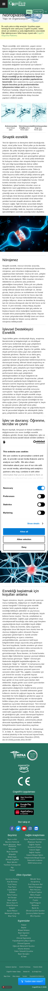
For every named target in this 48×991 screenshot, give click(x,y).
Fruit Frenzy (12, 884)
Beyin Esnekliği (12, 852)
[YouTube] (24, 828)
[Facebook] (12, 828)
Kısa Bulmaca (12, 882)
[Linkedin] (36, 828)
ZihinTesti (23, 935)
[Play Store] (24, 805)
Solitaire (12, 892)
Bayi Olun (7, 976)
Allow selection (24, 539)
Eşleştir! (12, 908)
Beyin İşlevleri (12, 862)
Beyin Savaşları (23, 954)
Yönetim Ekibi (37, 967)
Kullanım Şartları (11, 967)
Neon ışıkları (12, 900)
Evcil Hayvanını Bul (35, 884)
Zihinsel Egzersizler (24, 938)
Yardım (24, 976)
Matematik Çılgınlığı (12, 913)
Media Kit (26, 972)
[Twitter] (18, 828)
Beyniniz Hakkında (12, 842)
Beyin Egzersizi (23, 933)
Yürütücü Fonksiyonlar (12, 865)
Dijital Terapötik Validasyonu (35, 839)
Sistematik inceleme (34, 860)
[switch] (41, 496)
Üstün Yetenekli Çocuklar (23, 951)
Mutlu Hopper (35, 895)
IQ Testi (24, 956)
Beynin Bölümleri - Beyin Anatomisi (12, 845)
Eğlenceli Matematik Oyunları (24, 946)
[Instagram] (30, 828)
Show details (33, 523)
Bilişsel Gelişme (24, 930)
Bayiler (23, 928)
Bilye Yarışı (12, 916)
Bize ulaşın (16, 976)
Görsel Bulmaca (12, 905)
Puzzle (35, 900)
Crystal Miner (12, 890)
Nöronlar (12, 849)
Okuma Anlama (24, 949)
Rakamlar (35, 905)
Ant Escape (12, 897)
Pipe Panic (12, 887)
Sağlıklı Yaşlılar (35, 845)
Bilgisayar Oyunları (35, 842)
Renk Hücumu (35, 890)
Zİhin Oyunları (35, 916)
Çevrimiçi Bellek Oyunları (35, 913)
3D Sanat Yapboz (35, 892)
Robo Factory (12, 895)
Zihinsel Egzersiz (23, 943)
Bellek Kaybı (12, 857)
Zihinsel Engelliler (12, 859)
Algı (12, 867)
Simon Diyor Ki (12, 903)
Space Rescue (12, 911)
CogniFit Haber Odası (14, 972)
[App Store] (24, 798)
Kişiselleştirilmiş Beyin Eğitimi (24, 941)
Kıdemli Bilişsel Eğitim (35, 855)
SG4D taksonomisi (35, 863)
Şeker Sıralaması (35, 897)
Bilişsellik (12, 854)
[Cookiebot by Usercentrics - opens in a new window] (34, 442)
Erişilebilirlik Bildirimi (37, 976)
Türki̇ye (8, 987)
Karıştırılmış (35, 882)
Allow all (24, 531)
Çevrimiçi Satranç (12, 879)
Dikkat (12, 870)
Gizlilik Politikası (25, 967)
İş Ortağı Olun (36, 972)
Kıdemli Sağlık (34, 850)
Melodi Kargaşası (35, 887)
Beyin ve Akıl (12, 839)
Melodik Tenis (35, 879)
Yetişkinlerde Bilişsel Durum (34, 858)
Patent (23, 925)
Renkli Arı (35, 908)
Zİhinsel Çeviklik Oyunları (35, 911)
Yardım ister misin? (34, 981)
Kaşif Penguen (35, 903)
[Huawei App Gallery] (24, 812)
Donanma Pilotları (35, 847)
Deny (24, 547)
